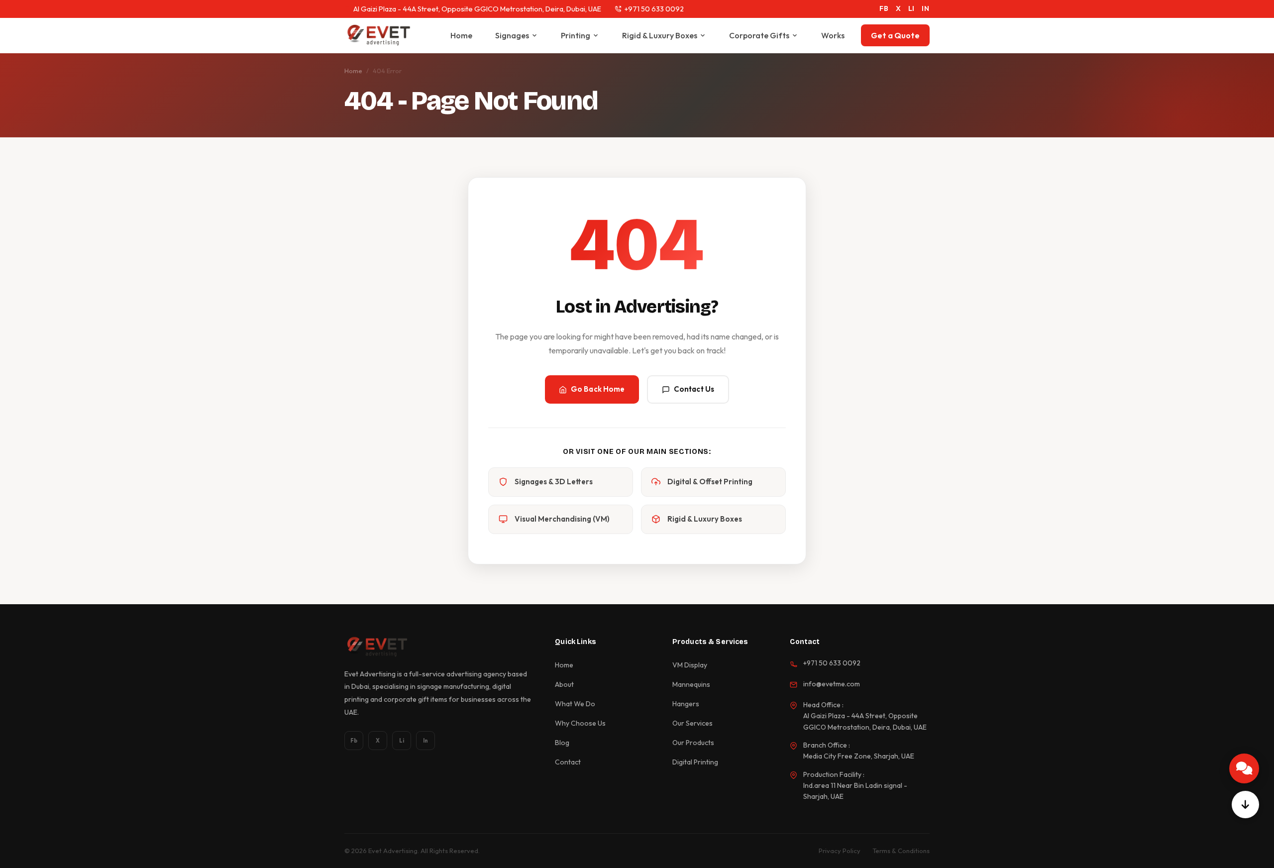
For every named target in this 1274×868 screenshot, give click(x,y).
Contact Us (694, 389)
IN (926, 8)
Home (461, 35)
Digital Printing (695, 762)
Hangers (685, 703)
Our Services (692, 723)
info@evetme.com (831, 683)
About (564, 684)
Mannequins (691, 684)
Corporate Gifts (759, 35)
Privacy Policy (839, 851)
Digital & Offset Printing (709, 481)
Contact (568, 762)
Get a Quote (895, 35)
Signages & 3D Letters (554, 481)
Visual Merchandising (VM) (562, 519)
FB (884, 8)
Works (833, 35)
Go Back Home (598, 389)
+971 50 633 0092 (654, 8)
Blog (562, 742)
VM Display (689, 664)
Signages (512, 35)
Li (401, 740)
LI (911, 8)
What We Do (575, 703)
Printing (575, 35)
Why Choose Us (580, 723)
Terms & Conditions (901, 851)
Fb (353, 740)
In (425, 740)
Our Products (693, 742)
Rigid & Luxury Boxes (659, 35)
